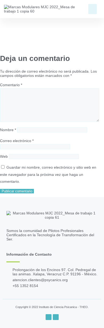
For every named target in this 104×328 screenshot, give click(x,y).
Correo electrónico (17, 141)
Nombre (8, 130)
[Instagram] (56, 317)
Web (4, 156)
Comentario (11, 85)
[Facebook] (48, 317)
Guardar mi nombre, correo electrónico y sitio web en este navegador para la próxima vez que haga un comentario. (48, 174)
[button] (92, 9)
